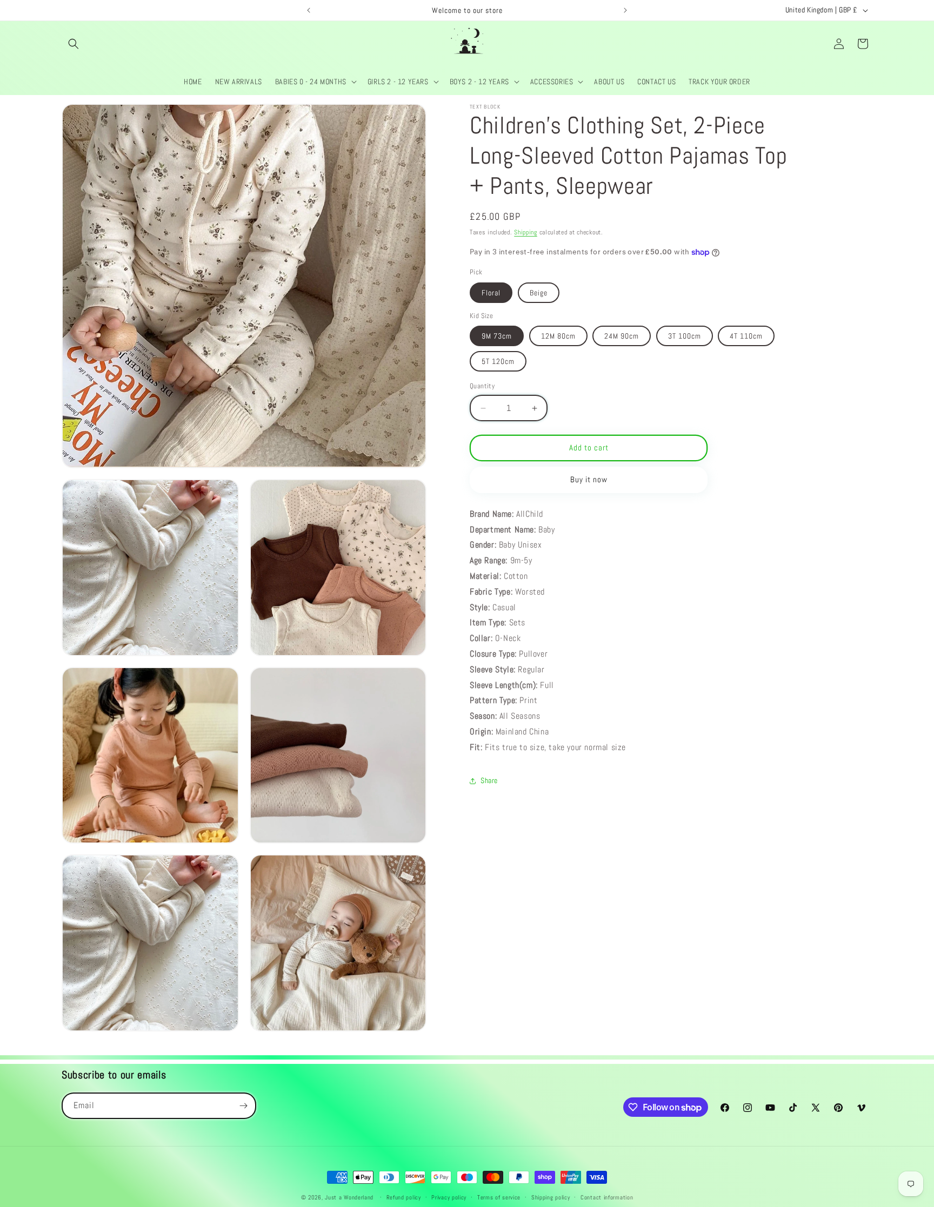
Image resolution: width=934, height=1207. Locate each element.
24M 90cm (621, 336)
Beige (539, 293)
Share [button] (489, 780)
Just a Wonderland (349, 1197)
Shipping (525, 232)
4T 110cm (746, 336)
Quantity (482, 386)
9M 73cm (497, 336)
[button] (73, 44)
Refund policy (403, 1197)
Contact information (607, 1197)
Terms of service (499, 1197)
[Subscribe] (243, 1106)
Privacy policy (448, 1197)
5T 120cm (498, 362)
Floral (491, 293)
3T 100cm (684, 336)
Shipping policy (550, 1197)
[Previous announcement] (309, 10)
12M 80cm (558, 336)
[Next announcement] (625, 10)
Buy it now (589, 480)
